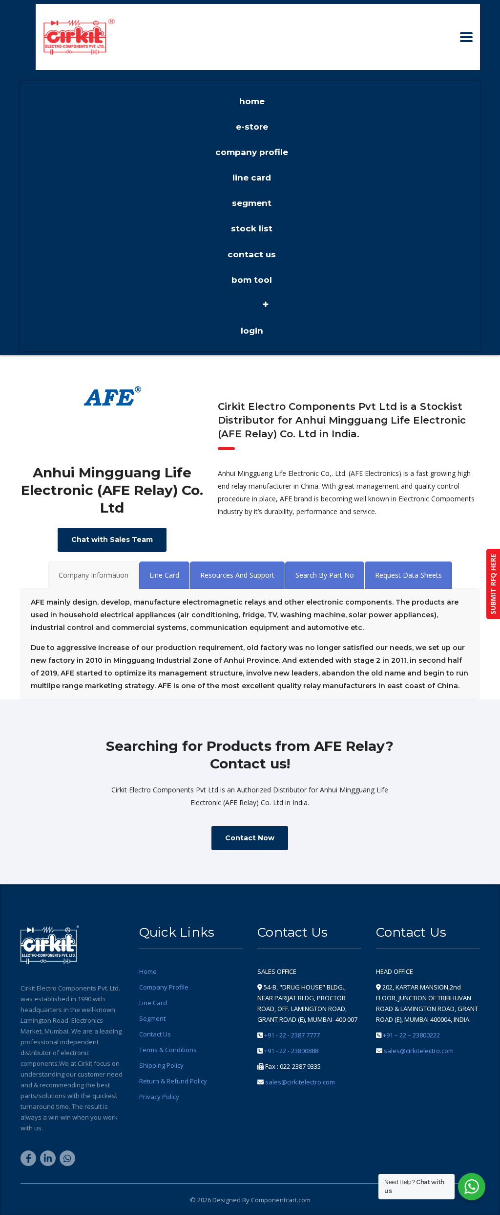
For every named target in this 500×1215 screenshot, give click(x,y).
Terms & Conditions (168, 1049)
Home (252, 101)
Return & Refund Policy (173, 1081)
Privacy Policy (159, 1096)
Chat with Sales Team (112, 539)
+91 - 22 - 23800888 (291, 1050)
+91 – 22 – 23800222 (411, 1035)
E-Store (252, 127)
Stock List (251, 228)
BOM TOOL (251, 280)
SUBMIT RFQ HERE (493, 584)
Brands (251, 305)
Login (252, 331)
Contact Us (252, 254)
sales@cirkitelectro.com (300, 1082)
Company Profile (251, 152)
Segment (251, 203)
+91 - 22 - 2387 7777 (292, 1035)
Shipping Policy (161, 1065)
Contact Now (249, 837)
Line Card (251, 177)
